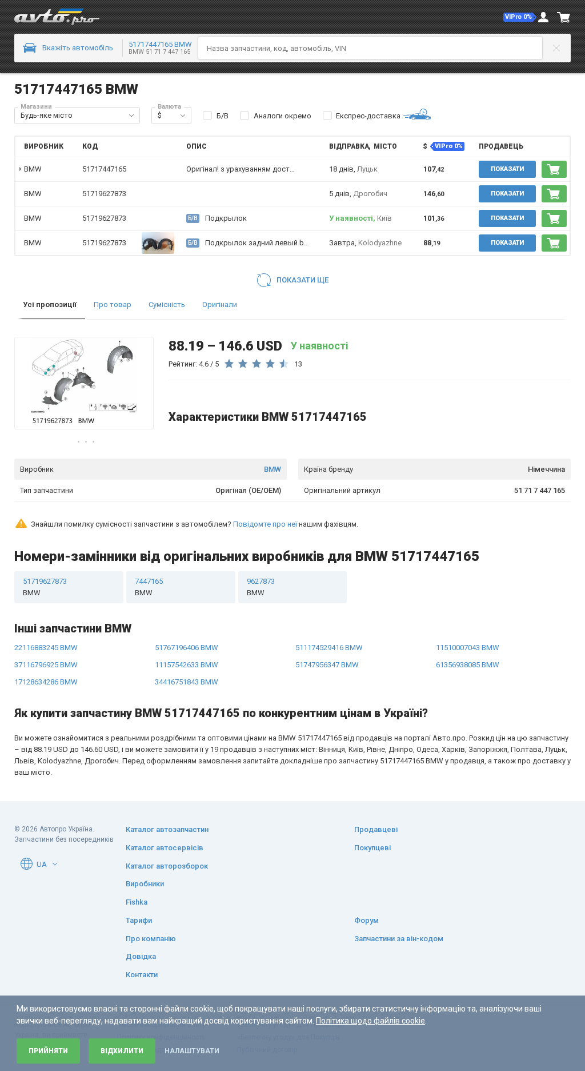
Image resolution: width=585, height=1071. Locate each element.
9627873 (261, 587)
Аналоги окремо (282, 116)
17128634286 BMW (46, 682)
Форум (366, 920)
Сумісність (167, 304)
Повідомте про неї (265, 524)
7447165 (149, 587)
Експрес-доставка (368, 116)
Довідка (141, 956)
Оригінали (219, 304)
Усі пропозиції (50, 304)
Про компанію (151, 938)
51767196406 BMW (186, 647)
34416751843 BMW (186, 682)
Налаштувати (192, 1051)
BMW (272, 469)
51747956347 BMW (327, 664)
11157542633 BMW (186, 664)
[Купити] (554, 169)
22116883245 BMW (46, 647)
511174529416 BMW (329, 647)
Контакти (142, 974)
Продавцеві (376, 829)
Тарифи (139, 920)
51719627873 (104, 193)
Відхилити (122, 1051)
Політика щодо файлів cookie (370, 1020)
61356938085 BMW (467, 664)
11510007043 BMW (467, 647)
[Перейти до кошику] (564, 17)
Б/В (223, 116)
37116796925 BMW (46, 664)
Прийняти (48, 1051)
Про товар (112, 304)
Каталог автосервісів (164, 847)
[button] (519, 17)
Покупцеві (372, 847)
